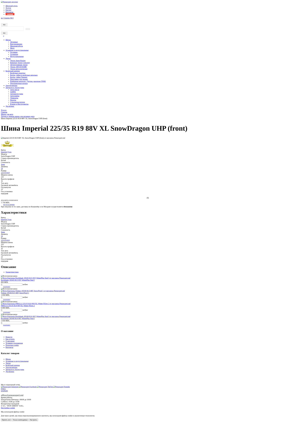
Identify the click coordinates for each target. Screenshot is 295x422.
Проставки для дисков (19, 79)
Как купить (10, 339)
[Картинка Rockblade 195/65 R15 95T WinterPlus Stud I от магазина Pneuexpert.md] (35, 278)
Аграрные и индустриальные (17, 50)
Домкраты (14, 98)
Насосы (13, 100)
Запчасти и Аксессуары (15, 88)
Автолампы (14, 96)
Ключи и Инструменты (19, 104)
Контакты (9, 12)
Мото (12, 48)
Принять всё (6, 420)
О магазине (10, 341)
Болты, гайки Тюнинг (18, 77)
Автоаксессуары (16, 94)
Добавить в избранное (9, 200)
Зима (3, 164)
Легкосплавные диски (19, 65)
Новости (9, 337)
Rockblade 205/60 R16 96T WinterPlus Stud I (18, 318)
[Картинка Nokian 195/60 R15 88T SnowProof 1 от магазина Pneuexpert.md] (33, 291)
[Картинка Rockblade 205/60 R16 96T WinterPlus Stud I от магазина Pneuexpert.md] (35, 316)
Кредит (8, 10)
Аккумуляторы (11, 85)
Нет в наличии (9, 205)
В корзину (6, 287)
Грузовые (14, 52)
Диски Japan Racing (17, 61)
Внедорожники (16, 44)
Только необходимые (20, 420)
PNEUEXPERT (4, 390)
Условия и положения (14, 343)
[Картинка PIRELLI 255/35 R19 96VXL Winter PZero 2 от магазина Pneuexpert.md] (35, 304)
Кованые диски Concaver (20, 63)
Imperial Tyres (6, 152)
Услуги (8, 8)
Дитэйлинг (10, 106)
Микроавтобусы (16, 46)
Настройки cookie (8, 408)
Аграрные (14, 54)
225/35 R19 (5, 173)
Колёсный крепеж (13, 71)
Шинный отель (12, 6)
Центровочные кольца (19, 83)
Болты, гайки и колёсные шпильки (24, 75)
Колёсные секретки (17, 73)
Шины (8, 40)
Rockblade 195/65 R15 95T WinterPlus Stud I (18, 280)
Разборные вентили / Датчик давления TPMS (28, 81)
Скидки (10, 14)
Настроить (33, 420)
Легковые (14, 42)
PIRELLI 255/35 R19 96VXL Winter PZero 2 (18, 306)
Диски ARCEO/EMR (18, 67)
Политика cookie (12, 345)
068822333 (5, 20)
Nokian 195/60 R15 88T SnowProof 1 (15, 293)
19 (2, 169)
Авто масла (14, 90)
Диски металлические (18, 69)
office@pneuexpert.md (12, 395)
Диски (8, 58)
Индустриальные (17, 56)
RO (4, 25)
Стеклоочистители (17, 102)
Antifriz (13, 92)
